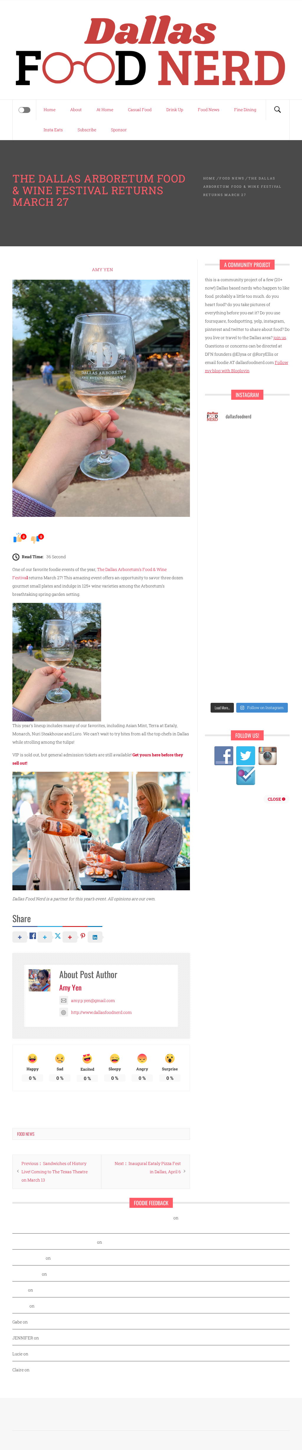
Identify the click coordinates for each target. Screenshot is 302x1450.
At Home (104, 109)
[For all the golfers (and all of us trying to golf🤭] (272, 497)
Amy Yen (102, 269)
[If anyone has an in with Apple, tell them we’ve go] (272, 632)
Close (275, 799)
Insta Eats (53, 129)
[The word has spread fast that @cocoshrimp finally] (226, 632)
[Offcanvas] (24, 110)
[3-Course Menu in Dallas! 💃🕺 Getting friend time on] (272, 443)
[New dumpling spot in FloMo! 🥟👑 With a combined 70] (226, 443)
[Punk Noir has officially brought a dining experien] (272, 524)
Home (49, 109)
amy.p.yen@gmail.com (93, 1000)
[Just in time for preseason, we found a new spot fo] (226, 551)
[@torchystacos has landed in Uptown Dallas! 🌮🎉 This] (226, 605)
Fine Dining (245, 109)
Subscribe (87, 129)
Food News (208, 109)
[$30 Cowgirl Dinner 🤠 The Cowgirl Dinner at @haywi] (272, 659)
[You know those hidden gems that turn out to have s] (272, 605)
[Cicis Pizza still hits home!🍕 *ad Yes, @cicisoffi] (226, 470)
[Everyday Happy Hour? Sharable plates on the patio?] (272, 578)
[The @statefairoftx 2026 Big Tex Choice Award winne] (272, 470)
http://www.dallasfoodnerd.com (101, 1012)
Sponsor (119, 129)
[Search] (277, 110)
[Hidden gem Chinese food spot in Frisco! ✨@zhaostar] (272, 686)
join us (279, 337)
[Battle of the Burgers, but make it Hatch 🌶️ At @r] (226, 497)
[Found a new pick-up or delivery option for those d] (226, 524)
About (76, 109)
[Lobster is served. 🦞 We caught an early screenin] (226, 578)
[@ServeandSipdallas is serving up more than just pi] (272, 551)
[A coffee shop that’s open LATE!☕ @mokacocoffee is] (226, 686)
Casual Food (140, 109)
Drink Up (174, 109)
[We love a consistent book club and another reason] (226, 659)
